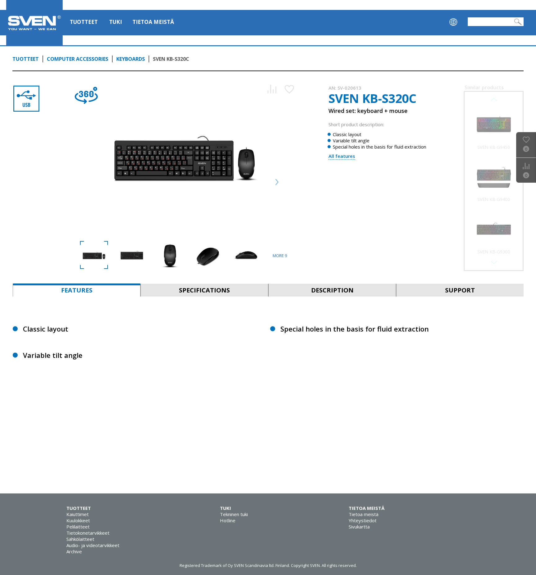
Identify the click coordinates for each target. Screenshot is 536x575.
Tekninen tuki (234, 514)
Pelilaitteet (78, 527)
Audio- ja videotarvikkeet (92, 545)
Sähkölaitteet (80, 539)
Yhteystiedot (363, 520)
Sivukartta (359, 527)
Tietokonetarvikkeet (87, 533)
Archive (74, 551)
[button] (494, 262)
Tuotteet (84, 21)
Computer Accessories (77, 59)
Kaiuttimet (77, 514)
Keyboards (130, 59)
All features (341, 156)
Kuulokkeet (78, 520)
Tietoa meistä (153, 21)
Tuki (115, 21)
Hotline (227, 520)
